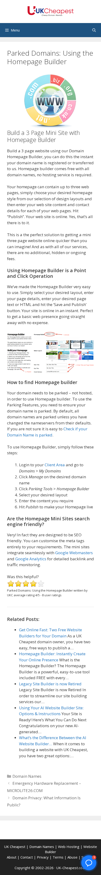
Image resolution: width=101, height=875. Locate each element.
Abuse (72, 857)
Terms (58, 857)
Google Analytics (30, 558)
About (11, 857)
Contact (26, 857)
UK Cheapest (14, 846)
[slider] (26, 583)
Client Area (55, 464)
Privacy (43, 857)
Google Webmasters (74, 552)
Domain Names (26, 776)
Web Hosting (68, 846)
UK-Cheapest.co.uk (71, 867)
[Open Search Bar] (94, 30)
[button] (88, 862)
